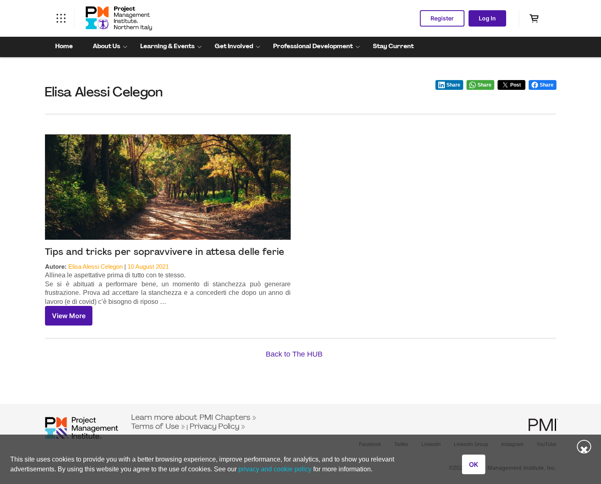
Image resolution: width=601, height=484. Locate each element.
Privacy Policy (214, 427)
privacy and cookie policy (275, 469)
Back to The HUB (294, 354)
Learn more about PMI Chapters (190, 418)
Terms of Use (155, 427)
